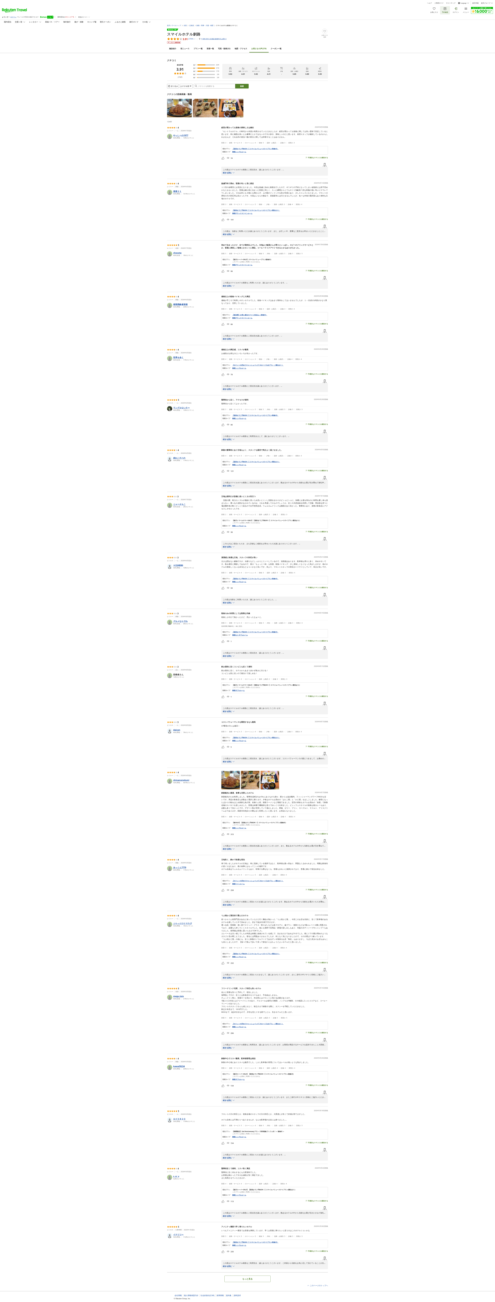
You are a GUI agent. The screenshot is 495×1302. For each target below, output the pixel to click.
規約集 (228, 1295)
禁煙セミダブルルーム (240, 635)
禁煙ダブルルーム (238, 690)
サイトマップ (450, 3)
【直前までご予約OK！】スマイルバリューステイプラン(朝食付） (255, 149)
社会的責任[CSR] (207, 1295)
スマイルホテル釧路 (183, 34)
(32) (224, 48)
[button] (179, 108)
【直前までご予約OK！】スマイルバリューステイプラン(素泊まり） (256, 210)
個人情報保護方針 (191, 1295)
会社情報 (178, 1295)
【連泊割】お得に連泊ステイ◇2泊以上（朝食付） (249, 315)
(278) (259, 48)
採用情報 (220, 1295)
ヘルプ (429, 3)
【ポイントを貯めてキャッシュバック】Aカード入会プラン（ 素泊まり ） (258, 365)
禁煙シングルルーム (239, 152)
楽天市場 (475, 3)
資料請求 (237, 1295)
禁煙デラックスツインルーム (242, 213)
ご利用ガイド (439, 3)
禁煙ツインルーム (238, 884)
